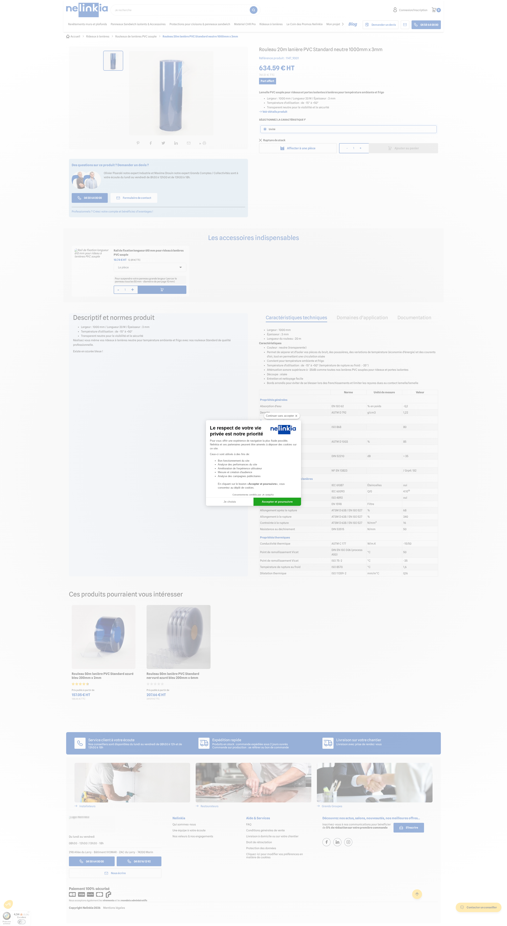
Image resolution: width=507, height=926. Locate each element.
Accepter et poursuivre (277, 501)
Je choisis (230, 501)
